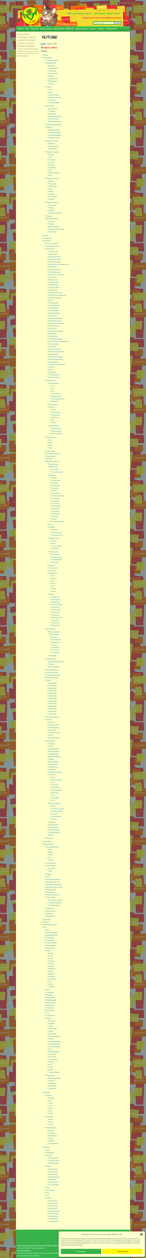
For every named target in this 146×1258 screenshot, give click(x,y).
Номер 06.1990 (53, 698)
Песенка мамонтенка (54, 325)
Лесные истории (55, 614)
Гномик (53, 575)
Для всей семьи (53, 186)
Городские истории (56, 596)
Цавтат (51, 1069)
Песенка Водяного (53, 310)
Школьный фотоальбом (57, 433)
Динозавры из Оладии (56, 396)
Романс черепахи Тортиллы (56, 359)
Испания (20, 51)
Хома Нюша (49, 913)
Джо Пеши (51, 76)
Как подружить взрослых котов (54, 884)
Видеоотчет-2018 (53, 1171)
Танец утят (52, 366)
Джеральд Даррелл (51, 865)
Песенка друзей (53, 315)
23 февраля (54, 477)
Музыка (25, 43)
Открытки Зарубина (51, 1127)
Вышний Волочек (51, 1152)
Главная (21, 29)
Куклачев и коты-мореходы (53, 894)
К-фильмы (51, 223)
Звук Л (50, 442)
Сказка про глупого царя (55, 97)
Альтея (51, 958)
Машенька (54, 588)
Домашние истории (56, 602)
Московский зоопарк (51, 1000)
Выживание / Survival (54, 129)
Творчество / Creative (54, 137)
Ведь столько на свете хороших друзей (59, 264)
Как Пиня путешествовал (57, 559)
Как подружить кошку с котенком (54, 887)
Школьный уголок (51, 740)
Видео (27, 34)
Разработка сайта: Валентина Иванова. (28, 1255)
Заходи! (53, 543)
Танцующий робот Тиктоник (53, 675)
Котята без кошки (51, 892)
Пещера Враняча (53, 1059)
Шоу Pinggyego (53, 231)
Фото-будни (52, 1080)
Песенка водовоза (53, 307)
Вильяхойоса (52, 968)
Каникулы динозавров (56, 639)
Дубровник (51, 1023)
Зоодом (48, 876)
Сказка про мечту (55, 548)
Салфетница (54, 813)
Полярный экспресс (51, 658)
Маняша (51, 852)
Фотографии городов (26, 37)
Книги (50, 871)
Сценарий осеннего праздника (58, 521)
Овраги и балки (55, 784)
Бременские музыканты (55, 256)
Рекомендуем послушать (53, 151)
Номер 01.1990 (53, 683)
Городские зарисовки (52, 942)
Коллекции (34, 49)
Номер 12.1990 (53, 713)
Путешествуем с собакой (55, 900)
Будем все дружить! (56, 480)
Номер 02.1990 (53, 688)
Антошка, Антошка (53, 251)
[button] (141, 1234)
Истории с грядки (55, 607)
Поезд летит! (54, 644)
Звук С (51, 447)
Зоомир (51, 1121)
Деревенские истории (56, 599)
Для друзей (52, 527)
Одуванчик (52, 565)
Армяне (53, 777)
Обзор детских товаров (52, 672)
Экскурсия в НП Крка (54, 1072)
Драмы (50, 189)
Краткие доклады (26, 46)
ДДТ (50, 170)
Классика (51, 207)
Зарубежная (52, 143)
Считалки (54, 422)
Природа (20, 34)
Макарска (51, 1038)
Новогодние (52, 1133)
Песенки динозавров (54, 634)
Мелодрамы (52, 194)
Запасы (53, 583)
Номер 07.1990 (53, 701)
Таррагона (51, 986)
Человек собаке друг (54, 377)
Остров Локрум (53, 1054)
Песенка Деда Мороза (54, 313)
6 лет (53, 391)
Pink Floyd (51, 162)
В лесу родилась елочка (55, 259)
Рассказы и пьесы (55, 417)
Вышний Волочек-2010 (52, 935)
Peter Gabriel (52, 159)
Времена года (52, 475)
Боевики (51, 181)
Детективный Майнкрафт (55, 135)
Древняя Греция (53, 764)
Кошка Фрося (50, 995)
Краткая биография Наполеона (54, 124)
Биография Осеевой (54, 751)
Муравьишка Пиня (53, 551)
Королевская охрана (54, 287)
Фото (27, 29)
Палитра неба (50, 1007)
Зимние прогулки (51, 947)
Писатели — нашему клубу (53, 461)
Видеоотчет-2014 (53, 1203)
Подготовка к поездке (54, 1160)
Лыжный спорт (52, 769)
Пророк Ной (52, 822)
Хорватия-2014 (52, 1085)
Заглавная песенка (53, 724)
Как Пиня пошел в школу (57, 557)
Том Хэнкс (51, 83)
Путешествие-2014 (53, 1216)
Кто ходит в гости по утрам (55, 292)
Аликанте (51, 953)
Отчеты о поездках (28, 51)
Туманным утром (51, 1015)
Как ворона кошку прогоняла (53, 879)
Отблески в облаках (54, 94)
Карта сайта (47, 919)
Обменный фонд (53, 1135)
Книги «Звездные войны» (55, 116)
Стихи (50, 89)
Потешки (54, 409)
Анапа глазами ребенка (55, 1078)
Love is (51, 1105)
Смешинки (49, 216)
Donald (51, 1103)
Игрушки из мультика (54, 631)
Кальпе (51, 971)
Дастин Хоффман (53, 73)
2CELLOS (51, 154)
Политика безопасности (50, 924)
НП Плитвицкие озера (54, 1043)
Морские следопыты (54, 226)
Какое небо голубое (54, 282)
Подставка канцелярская (57, 811)
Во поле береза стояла (54, 272)
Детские (51, 1119)
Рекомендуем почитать (52, 202)
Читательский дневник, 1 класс (58, 398)
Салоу (50, 984)
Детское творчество (51, 380)
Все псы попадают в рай (53, 846)
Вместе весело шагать (54, 269)
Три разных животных (54, 829)
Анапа (48, 929)
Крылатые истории (56, 612)
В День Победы (55, 482)
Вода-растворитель (54, 761)
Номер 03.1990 (53, 693)
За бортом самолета (51, 945)
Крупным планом (51, 997)
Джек (50, 849)
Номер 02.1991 (53, 690)
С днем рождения (53, 1143)
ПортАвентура (52, 979)
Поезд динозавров (51, 628)
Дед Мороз (54, 540)
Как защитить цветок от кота (53, 881)
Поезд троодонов (55, 647)
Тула (48, 1012)
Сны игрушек (52, 570)
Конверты (51, 1130)
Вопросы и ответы (53, 466)
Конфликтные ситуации (57, 779)
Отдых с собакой (51, 897)
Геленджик (49, 1155)
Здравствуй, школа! (56, 493)
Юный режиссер (55, 401)
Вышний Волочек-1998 (52, 932)
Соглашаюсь (81, 1251)
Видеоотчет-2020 (53, 1158)
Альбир (51, 955)
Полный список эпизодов (55, 121)
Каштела (51, 1031)
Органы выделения (56, 787)
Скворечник (54, 819)
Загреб (50, 1026)
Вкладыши (49, 1095)
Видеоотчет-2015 (53, 1205)
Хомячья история (51, 916)
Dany (50, 1100)
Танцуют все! (52, 100)
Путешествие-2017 (53, 1182)
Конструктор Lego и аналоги (53, 453)
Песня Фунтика (53, 346)
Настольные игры (51, 456)
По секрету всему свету (55, 348)
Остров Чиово (52, 1056)
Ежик (53, 580)
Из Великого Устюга (54, 538)
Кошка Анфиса (50, 992)
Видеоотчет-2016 (53, 1208)
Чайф (50, 175)
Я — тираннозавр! (55, 649)
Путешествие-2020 (53, 1163)
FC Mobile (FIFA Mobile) (52, 60)
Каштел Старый (53, 1028)
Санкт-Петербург (51, 1010)
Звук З (50, 440)
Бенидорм (51, 963)
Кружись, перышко (56, 498)
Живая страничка (82, 29)
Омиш (50, 1049)
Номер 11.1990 (52, 711)
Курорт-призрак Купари (54, 1036)
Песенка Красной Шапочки (55, 318)
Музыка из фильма (53, 118)
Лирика (51, 92)
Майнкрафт (49, 127)
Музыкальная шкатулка (52, 140)
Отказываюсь (122, 1251)
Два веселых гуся (53, 279)
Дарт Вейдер (52, 111)
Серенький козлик (53, 361)
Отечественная (53, 148)
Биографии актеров (51, 62)
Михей (50, 854)
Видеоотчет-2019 (53, 1174)
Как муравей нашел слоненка (58, 495)
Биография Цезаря (53, 753)
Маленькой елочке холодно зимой (57, 295)
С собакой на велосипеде (55, 902)
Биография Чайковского (55, 756)
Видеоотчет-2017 (53, 1169)
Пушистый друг (50, 908)
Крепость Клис (52, 1033)
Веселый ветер (53, 266)
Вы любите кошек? (51, 863)
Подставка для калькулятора (58, 808)
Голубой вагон (52, 277)
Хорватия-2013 (52, 1083)
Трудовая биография (54, 102)
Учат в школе (52, 372)
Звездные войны (50, 105)
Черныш (51, 859)
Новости (93, 29)
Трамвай (49, 680)
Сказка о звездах (53, 567)
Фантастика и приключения (56, 212)
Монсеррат (52, 976)
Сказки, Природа (55, 620)
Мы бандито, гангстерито (55, 297)
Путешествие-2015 (53, 1218)
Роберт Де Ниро (53, 81)
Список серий (52, 655)
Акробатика (52, 743)
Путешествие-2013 (53, 1213)
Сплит (50, 1064)
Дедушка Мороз (55, 488)
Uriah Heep (52, 164)
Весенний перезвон (56, 485)
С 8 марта (51, 1140)
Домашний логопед (51, 437)
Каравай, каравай (53, 284)
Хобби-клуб (69, 29)
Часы (53, 800)
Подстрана (51, 1061)
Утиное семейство (51, 910)
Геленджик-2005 (50, 937)
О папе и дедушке (55, 511)
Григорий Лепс (52, 167)
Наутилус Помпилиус (54, 172)
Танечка (53, 591)
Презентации (52, 774)
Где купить (51, 722)
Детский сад (54, 578)
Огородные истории (56, 513)
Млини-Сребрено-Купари (55, 1041)
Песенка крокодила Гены (55, 320)
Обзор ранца (50, 458)
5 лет (53, 388)
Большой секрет (53, 254)
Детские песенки (51, 248)
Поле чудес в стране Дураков (56, 351)
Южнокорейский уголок (52, 218)
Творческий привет (54, 425)
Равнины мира (55, 792)
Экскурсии (35, 29)
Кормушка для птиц (51, 889)
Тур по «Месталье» (54, 1184)
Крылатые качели (53, 289)
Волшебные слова (53, 464)
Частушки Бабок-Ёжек (54, 374)
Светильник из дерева (56, 816)
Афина (50, 746)
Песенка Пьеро (53, 333)
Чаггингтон (49, 719)
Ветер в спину (52, 183)
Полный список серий (54, 732)
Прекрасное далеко (54, 354)
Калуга (48, 989)
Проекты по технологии (54, 803)
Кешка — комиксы (51, 451)
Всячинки (49, 86)
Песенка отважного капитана (56, 331)
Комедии (51, 191)
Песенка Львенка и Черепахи (56, 323)
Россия (53, 795)
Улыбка (51, 369)
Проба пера (52, 407)
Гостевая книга (111, 29)
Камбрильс (52, 973)
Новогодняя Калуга (51, 1002)
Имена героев (52, 113)
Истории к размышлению (57, 604)
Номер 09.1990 (53, 706)
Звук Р (50, 445)
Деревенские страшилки (55, 132)
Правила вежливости (56, 412)
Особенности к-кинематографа (56, 229)
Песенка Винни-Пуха (54, 305)
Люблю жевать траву (56, 642)
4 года (53, 385)
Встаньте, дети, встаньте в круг (57, 274)
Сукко (48, 1192)
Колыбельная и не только (57, 534)
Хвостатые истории (56, 625)
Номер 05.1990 (53, 695)
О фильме (51, 664)
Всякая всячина (46, 29)
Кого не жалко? (55, 469)
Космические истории (56, 609)
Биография (52, 868)
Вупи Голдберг (52, 70)
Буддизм (51, 759)
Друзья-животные (53, 404)
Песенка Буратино (53, 302)
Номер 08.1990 (53, 703)
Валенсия (51, 966)
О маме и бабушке (56, 508)
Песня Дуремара (53, 336)
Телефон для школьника (52, 677)
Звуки (53, 585)
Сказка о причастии (54, 827)
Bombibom (51, 1097)
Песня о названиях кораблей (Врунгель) (59, 341)
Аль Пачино (52, 65)
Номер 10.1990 (53, 708)
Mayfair (51, 1108)
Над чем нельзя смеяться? (57, 471)
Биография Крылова (54, 748)
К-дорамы (51, 221)
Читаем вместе (53, 573)
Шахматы (51, 835)
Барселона (52, 961)
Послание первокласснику (55, 772)
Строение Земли (55, 797)
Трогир (51, 1067)
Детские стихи (22, 56)
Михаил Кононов (53, 78)
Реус (50, 981)
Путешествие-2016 (53, 1221)
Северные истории (56, 622)
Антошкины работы (53, 383)
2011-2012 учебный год (56, 430)
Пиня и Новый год (55, 562)
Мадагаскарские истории (57, 617)
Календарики (50, 1116)
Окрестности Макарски (54, 1046)
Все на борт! (54, 637)
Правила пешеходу (56, 414)
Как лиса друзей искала (57, 532)
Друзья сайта (47, 841)
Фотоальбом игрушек (54, 666)
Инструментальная (53, 146)
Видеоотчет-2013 (53, 1200)
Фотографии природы (32, 53)
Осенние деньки (50, 1005)
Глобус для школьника (52, 243)
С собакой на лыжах (54, 905)
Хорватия (21, 40)
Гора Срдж (51, 1020)
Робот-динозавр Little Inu (53, 669)
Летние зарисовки (55, 500)
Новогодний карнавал (56, 506)
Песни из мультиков (24, 49)
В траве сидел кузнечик (55, 261)
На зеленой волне (55, 503)
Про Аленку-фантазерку (57, 546)
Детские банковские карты (53, 246)
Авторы (101, 29)
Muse (50, 157)
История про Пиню (56, 554)
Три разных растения (54, 832)
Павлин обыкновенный (56, 789)
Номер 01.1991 (53, 685)
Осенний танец (55, 516)
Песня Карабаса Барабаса (55, 338)
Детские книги (52, 205)
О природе (51, 210)
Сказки (31, 43)
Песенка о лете (53, 328)
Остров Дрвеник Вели (54, 1051)
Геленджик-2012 (50, 940)
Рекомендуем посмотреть (53, 178)
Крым (53, 782)
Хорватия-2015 (52, 1088)
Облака (51, 300)
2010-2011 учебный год (56, 428)
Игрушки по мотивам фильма (56, 661)
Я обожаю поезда (55, 652)
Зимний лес (49, 874)
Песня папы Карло (53, 343)
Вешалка (54, 806)
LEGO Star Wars (53, 108)
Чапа (50, 857)
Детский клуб (59, 29)
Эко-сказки (51, 594)
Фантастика (52, 199)
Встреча (51, 524)
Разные (51, 1113)
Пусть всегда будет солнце (56, 356)
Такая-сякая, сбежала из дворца (57, 364)
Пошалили (54, 518)
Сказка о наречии (53, 824)
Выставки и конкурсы (56, 393)
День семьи (54, 490)
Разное (51, 735)
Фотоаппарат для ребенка (53, 717)
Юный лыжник (50, 838)
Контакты (46, 922)
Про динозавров (53, 196)
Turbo (50, 1110)
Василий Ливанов (53, 68)
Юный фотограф (50, 1075)
